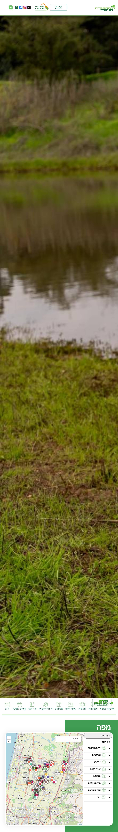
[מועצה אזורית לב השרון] (42, 7)
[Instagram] (25, 7)
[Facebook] (20, 7)
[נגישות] (16, 7)
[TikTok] (29, 7)
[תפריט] (11, 7)
